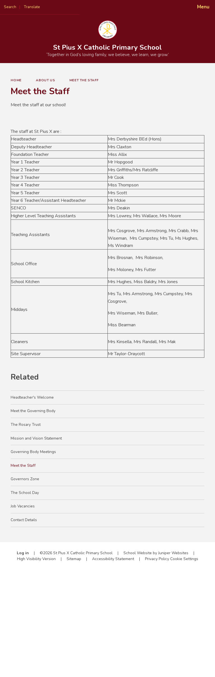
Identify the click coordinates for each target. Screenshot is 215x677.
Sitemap (74, 559)
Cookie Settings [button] (184, 559)
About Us (45, 80)
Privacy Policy (157, 559)
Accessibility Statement (113, 559)
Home (16, 80)
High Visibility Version (36, 559)
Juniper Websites (173, 553)
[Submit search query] (70, 5)
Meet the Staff (84, 80)
